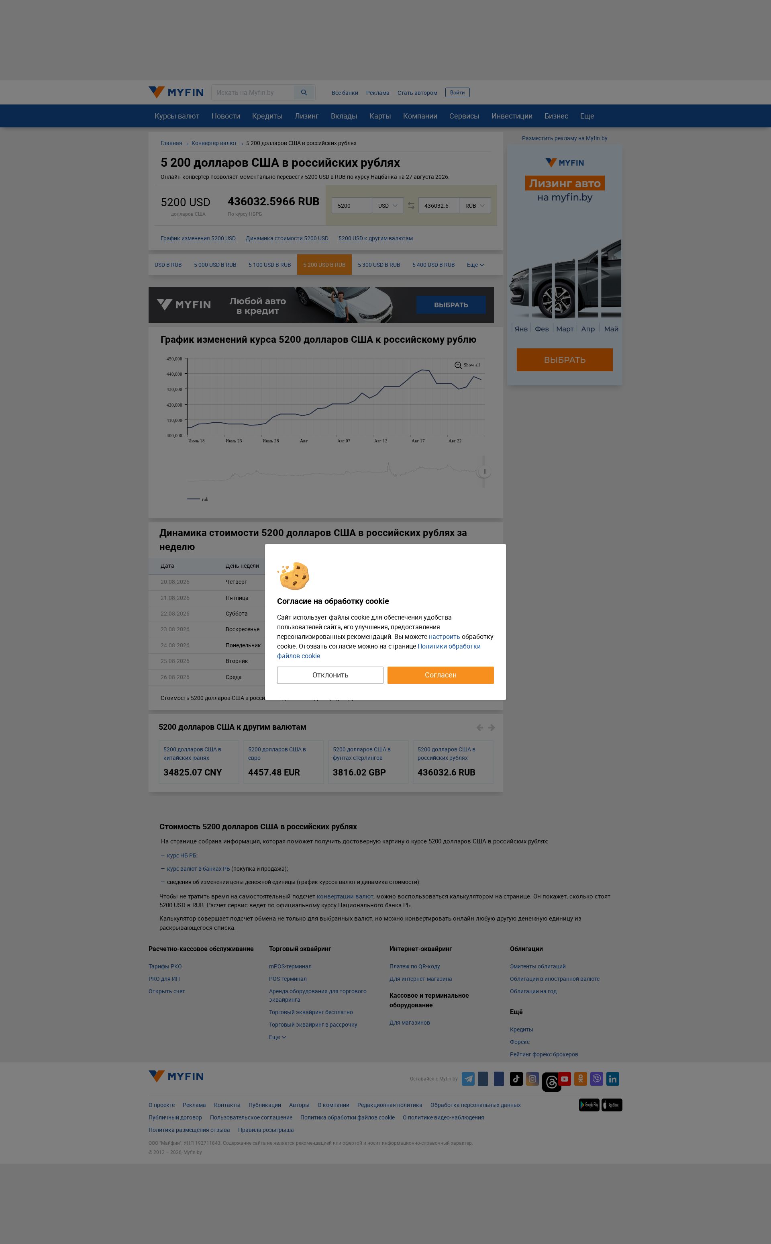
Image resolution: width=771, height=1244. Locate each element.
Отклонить (330, 674)
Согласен (441, 674)
